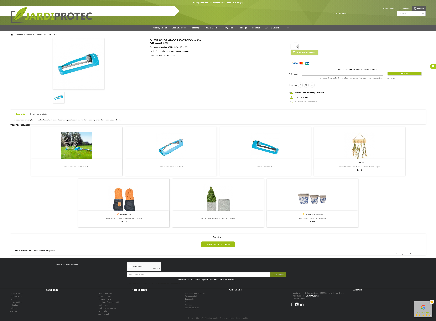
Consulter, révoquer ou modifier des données (406, 254)
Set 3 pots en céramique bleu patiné (312, 218)
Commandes (189, 299)
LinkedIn (302, 304)
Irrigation (14, 305)
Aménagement (16, 296)
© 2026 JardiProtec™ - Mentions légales (203, 318)
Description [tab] (21, 114)
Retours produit (191, 296)
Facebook (292, 304)
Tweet (306, 85)
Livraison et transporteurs (107, 308)
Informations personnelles (195, 293)
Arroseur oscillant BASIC (265, 167)
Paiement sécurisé (105, 299)
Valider (404, 73)
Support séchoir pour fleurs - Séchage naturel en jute (359, 167)
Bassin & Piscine (16, 293)
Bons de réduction (192, 308)
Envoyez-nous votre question (218, 244)
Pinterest (312, 85)
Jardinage (14, 299)
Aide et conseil (103, 314)
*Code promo (103, 305)
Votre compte (235, 290)
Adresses (188, 305)
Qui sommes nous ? (105, 296)
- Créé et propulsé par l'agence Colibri (233, 318)
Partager (300, 85)
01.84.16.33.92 (340, 13)
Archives (13, 311)
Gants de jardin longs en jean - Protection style (124, 218)
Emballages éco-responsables (109, 302)
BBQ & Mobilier (16, 302)
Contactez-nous (299, 299)
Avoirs (187, 302)
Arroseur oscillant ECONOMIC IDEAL (76, 167)
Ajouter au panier (304, 52)
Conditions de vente (105, 293)
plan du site (102, 311)
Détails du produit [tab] (38, 114)
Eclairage (13, 308)
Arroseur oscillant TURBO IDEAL (171, 167)
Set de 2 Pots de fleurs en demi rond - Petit (218, 218)
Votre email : (294, 74)
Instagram (297, 304)
